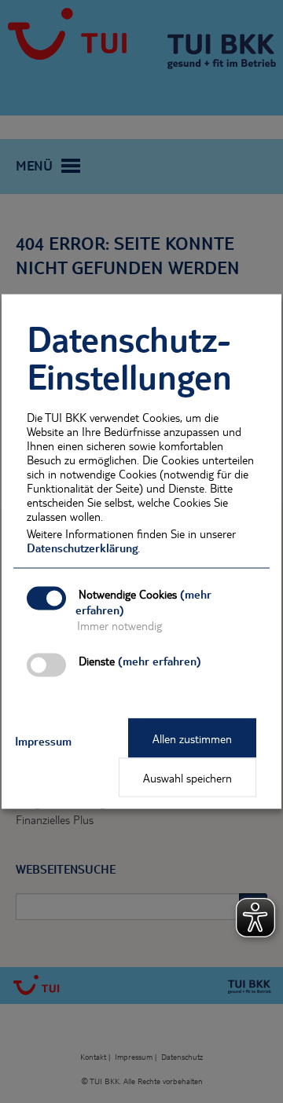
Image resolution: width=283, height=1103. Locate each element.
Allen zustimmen (192, 738)
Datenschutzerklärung (82, 548)
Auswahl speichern (187, 778)
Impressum (43, 741)
